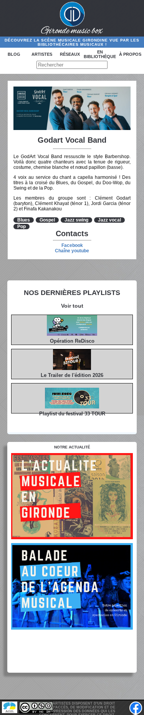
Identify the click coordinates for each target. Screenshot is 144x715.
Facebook (72, 245)
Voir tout (72, 306)
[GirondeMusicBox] (72, 18)
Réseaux (70, 54)
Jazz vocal (109, 220)
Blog (14, 54)
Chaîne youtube (72, 250)
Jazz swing (76, 220)
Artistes (41, 54)
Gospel (47, 220)
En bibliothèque (100, 54)
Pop (21, 226)
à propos (130, 54)
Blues (23, 220)
